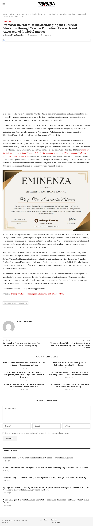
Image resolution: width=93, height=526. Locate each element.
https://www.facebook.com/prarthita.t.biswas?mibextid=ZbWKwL (37, 294)
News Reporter (17, 35)
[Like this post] (19, 105)
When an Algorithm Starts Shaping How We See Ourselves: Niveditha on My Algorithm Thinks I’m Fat (46, 501)
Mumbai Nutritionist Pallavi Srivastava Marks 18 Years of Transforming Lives (38, 458)
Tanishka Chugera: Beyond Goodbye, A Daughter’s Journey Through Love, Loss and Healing (24, 374)
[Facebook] (83, 521)
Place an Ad (56, 522)
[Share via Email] (40, 105)
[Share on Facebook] (24, 105)
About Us (43, 520)
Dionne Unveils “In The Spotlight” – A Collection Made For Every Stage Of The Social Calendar (45, 468)
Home (5, 14)
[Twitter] (86, 521)
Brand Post (7, 21)
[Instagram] (89, 521)
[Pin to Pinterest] (35, 105)
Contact (54, 520)
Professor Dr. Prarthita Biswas (15, 303)
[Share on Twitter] (29, 105)
